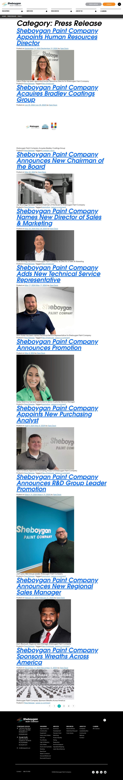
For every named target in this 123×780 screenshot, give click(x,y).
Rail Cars (42, 737)
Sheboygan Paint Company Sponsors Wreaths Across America (57, 657)
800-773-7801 (26, 771)
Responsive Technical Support (58, 743)
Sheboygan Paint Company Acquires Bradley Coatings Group (57, 94)
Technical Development (57, 730)
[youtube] (105, 772)
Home (4, 16)
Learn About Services (59, 749)
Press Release (11, 16)
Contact (82, 737)
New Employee (48, 84)
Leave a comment (58, 207)
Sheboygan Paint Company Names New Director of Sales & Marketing (58, 218)
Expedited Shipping (58, 746)
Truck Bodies (43, 740)
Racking (42, 749)
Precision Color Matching (57, 734)
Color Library (69, 733)
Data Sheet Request (71, 731)
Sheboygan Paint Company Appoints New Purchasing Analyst (57, 415)
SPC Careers (96, 728)
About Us (79, 11)
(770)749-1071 (23, 745)
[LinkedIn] (101, 772)
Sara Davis (64, 49)
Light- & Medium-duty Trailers (45, 743)
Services (30, 11)
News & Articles (70, 728)
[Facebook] (93, 772)
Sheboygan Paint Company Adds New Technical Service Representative (58, 274)
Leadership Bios (84, 731)
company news (48, 151)
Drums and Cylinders (46, 746)
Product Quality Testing (57, 739)
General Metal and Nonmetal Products (45, 757)
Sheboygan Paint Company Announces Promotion (57, 345)
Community (83, 733)
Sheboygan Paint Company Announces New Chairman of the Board (59, 161)
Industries (5, 11)
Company (82, 728)
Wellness (82, 735)
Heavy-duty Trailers (45, 735)
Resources (55, 11)
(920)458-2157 (23, 732)
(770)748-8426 (23, 742)
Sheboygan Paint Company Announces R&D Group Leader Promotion (61, 484)
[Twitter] (97, 772)
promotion (46, 207)
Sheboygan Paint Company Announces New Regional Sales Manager (57, 587)
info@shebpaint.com (24, 748)
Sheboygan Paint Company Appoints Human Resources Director (57, 37)
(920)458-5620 (23, 734)
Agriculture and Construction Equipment (44, 731)
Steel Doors (43, 751)
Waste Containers (45, 753)
